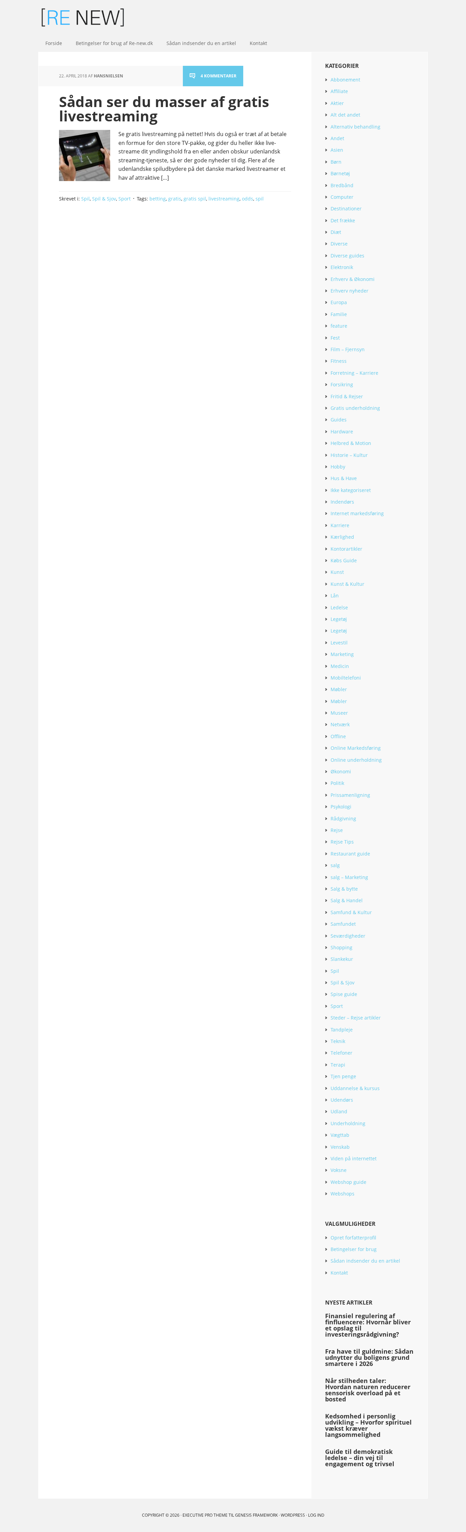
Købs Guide (344, 560)
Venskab (340, 1147)
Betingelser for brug (354, 1249)
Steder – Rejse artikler (356, 1017)
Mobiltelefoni (346, 677)
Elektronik (342, 267)
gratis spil (195, 198)
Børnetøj (340, 173)
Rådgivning (343, 818)
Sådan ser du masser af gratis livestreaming (164, 108)
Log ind (316, 1515)
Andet (337, 138)
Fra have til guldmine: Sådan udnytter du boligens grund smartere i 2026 (369, 1357)
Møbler (339, 689)
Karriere (340, 525)
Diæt (336, 232)
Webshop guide (348, 1182)
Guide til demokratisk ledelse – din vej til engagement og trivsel (359, 1457)
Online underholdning (356, 760)
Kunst (337, 572)
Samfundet (343, 924)
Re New (83, 17)
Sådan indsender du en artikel (365, 1261)
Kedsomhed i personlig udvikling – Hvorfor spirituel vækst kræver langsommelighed (368, 1425)
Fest (335, 337)
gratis (174, 198)
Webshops (342, 1193)
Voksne (339, 1170)
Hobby (338, 466)
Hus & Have (344, 478)
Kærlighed (342, 537)
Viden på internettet (354, 1158)
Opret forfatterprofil (353, 1237)
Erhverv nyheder (349, 290)
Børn (336, 162)
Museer (339, 713)
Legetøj (339, 619)
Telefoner (341, 1053)
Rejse (337, 830)
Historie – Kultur (349, 455)
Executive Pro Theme (205, 1515)
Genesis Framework (256, 1515)
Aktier (337, 103)
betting (157, 198)
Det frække (343, 220)
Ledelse (339, 607)
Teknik (338, 1041)
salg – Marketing (349, 877)
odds (247, 198)
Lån (335, 595)
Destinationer (346, 208)
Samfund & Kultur (351, 912)
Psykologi (341, 806)
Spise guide (344, 994)
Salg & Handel (347, 900)
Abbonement (345, 79)
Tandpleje (342, 1029)
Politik (337, 783)
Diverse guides (347, 255)
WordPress (293, 1515)
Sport (124, 198)
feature (339, 326)
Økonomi (341, 771)
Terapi (338, 1064)
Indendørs (342, 502)
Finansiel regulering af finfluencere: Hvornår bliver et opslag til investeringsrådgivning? (368, 1325)
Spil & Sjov (104, 198)
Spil (85, 198)
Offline (338, 736)
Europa (339, 302)
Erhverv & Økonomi (353, 279)
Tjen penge (343, 1076)
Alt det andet (345, 114)
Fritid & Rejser (347, 396)
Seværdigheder (348, 936)
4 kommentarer (218, 76)
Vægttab (340, 1135)
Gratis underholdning (355, 408)
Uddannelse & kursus (355, 1088)
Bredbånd (342, 185)
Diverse (339, 243)
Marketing (342, 654)
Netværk (340, 724)
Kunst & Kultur (347, 584)
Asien (337, 150)
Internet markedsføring (357, 513)
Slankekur (342, 959)
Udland (339, 1111)
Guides (339, 419)
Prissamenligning (350, 795)
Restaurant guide (350, 853)
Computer (342, 197)
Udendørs (342, 1100)
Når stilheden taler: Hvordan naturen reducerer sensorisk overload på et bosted (367, 1390)
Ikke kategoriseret (351, 490)
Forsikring (342, 384)
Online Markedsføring (356, 748)
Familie (339, 314)
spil (260, 198)
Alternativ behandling (355, 126)
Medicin (340, 666)
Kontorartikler (346, 549)
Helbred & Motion (351, 443)
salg (335, 865)
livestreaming (223, 198)
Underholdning (348, 1123)
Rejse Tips (342, 841)
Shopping (341, 947)
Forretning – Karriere (354, 373)
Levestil (339, 642)
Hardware (342, 431)
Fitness (339, 361)
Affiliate (339, 91)
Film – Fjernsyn (348, 349)
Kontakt (339, 1272)
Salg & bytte (344, 889)
